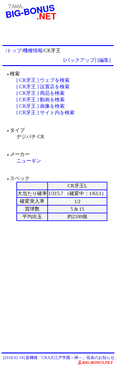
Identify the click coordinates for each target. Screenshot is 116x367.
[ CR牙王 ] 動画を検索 (40, 99)
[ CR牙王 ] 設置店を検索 (43, 86)
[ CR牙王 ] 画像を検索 (40, 106)
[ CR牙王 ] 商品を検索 (40, 93)
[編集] (103, 60)
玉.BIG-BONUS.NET (95, 362)
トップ (14, 50)
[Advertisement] (58, 286)
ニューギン (28, 160)
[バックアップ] (79, 60)
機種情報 (33, 50)
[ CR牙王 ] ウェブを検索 (43, 80)
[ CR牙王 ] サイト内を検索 (45, 112)
